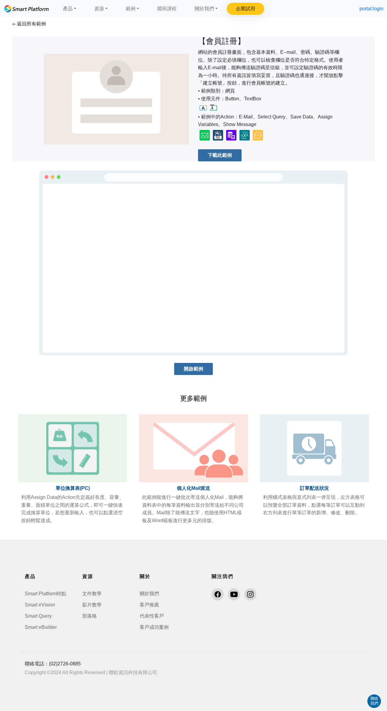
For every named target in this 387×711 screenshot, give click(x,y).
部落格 (89, 616)
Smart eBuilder (41, 627)
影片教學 (92, 604)
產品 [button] (68, 8)
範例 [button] (130, 8)
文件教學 (92, 593)
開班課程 (167, 8)
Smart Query (38, 616)
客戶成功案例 (154, 627)
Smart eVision (40, 604)
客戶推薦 (149, 604)
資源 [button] (99, 8)
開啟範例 (193, 368)
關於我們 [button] (204, 8)
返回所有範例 (31, 23)
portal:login (371, 8)
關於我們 (149, 593)
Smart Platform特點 (45, 593)
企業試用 (245, 8)
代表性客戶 (152, 616)
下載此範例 (220, 155)
